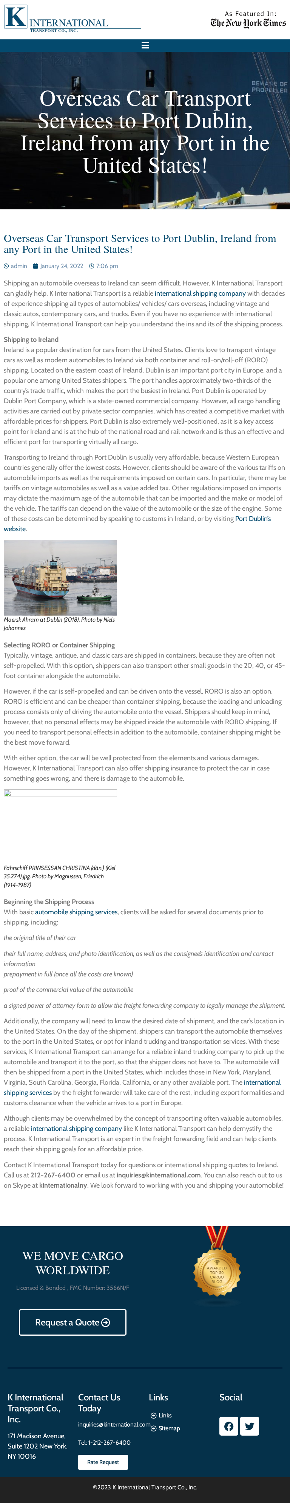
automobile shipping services (75, 912)
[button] (145, 45)
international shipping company (201, 293)
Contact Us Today (99, 1403)
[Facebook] (228, 1426)
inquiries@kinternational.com (114, 1424)
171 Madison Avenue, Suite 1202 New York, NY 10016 (38, 1446)
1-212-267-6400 (109, 1442)
